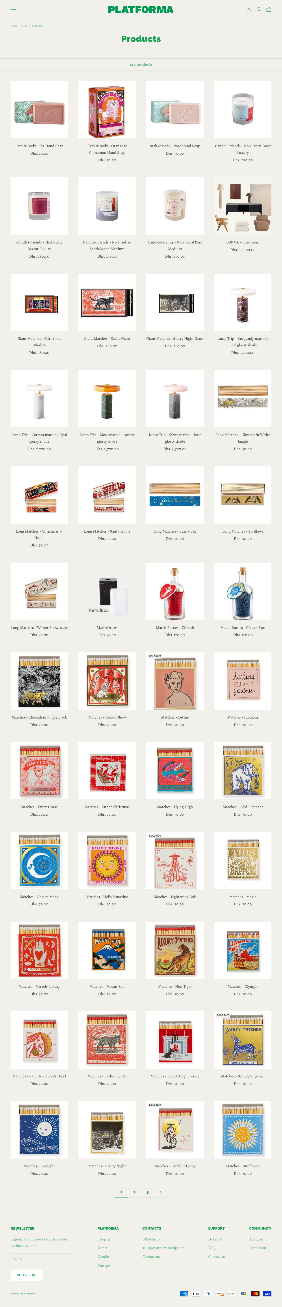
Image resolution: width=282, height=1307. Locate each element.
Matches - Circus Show (107, 717)
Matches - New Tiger (175, 986)
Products (37, 25)
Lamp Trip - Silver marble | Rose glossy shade (175, 438)
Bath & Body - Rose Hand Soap (175, 146)
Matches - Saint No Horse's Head (39, 1076)
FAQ (211, 1247)
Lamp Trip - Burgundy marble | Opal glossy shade (243, 342)
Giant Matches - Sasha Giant (107, 338)
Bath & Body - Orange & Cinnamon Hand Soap (107, 149)
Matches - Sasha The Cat (107, 1076)
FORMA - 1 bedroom (242, 242)
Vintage (104, 1265)
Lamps (103, 1247)
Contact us (151, 1256)
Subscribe (26, 1274)
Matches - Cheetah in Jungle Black (39, 717)
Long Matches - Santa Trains (107, 531)
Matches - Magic (242, 896)
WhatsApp (151, 1239)
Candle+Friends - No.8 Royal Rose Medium (175, 245)
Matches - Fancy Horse (39, 806)
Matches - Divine (175, 717)
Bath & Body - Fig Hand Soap (39, 146)
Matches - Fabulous (242, 717)
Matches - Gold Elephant (243, 806)
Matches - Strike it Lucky (175, 1166)
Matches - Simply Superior (243, 1076)
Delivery (215, 1239)
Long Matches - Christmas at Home (39, 534)
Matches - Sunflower (243, 1166)
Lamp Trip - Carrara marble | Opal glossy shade (39, 438)
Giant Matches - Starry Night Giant (175, 338)
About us (256, 1239)
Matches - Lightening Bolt (175, 896)
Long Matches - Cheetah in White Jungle (242, 438)
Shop (24, 25)
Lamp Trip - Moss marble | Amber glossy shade (107, 438)
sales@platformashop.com (163, 1247)
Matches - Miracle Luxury (39, 986)
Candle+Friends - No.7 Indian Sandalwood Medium (107, 245)
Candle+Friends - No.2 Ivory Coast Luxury (243, 149)
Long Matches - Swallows (242, 531)
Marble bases (107, 627)
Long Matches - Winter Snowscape (39, 627)
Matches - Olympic (243, 986)
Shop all (104, 1239)
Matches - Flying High (175, 806)
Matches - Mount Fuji (107, 986)
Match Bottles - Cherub (175, 627)
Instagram (257, 1247)
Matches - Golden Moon (39, 896)
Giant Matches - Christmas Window (39, 342)
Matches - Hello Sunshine (107, 896)
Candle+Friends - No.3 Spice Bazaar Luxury (39, 245)
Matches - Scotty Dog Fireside (174, 1076)
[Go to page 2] (160, 1192)
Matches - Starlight (39, 1166)
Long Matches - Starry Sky (175, 531)
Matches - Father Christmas (107, 806)
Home (14, 25)
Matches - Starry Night (107, 1166)
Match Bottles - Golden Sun (242, 627)
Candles (104, 1256)
